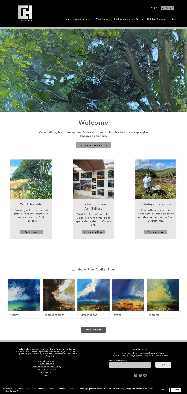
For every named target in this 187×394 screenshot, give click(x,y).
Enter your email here (118, 360)
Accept (176, 389)
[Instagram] (135, 375)
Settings (164, 389)
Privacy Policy (15, 391)
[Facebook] (140, 375)
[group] (93, 298)
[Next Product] (182, 298)
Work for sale (47, 363)
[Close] (183, 389)
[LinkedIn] (145, 375)
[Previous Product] (4, 298)
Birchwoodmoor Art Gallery (46, 366)
